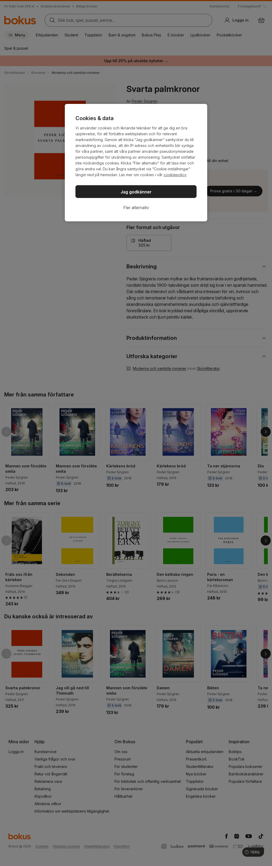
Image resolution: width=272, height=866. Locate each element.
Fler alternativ (136, 207)
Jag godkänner (136, 192)
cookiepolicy (175, 174)
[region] (136, 162)
